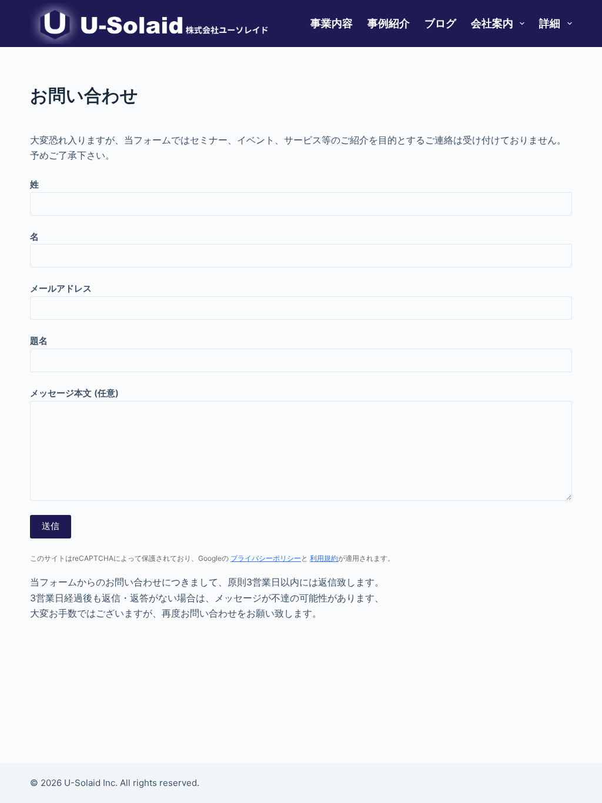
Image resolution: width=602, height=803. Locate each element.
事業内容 (331, 23)
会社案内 (492, 23)
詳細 (549, 23)
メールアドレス (61, 288)
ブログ (440, 23)
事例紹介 (388, 23)
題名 (39, 340)
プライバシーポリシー (265, 558)
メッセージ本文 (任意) (74, 393)
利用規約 (324, 558)
